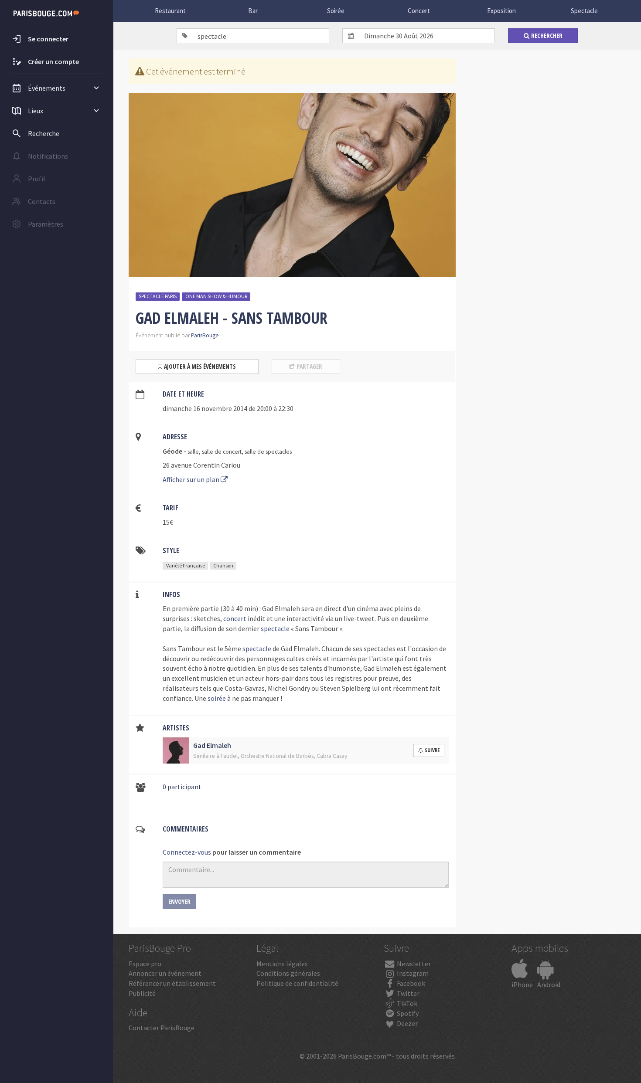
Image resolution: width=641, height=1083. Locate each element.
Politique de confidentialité (297, 983)
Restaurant (170, 11)
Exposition (501, 11)
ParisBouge (205, 335)
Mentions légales (282, 963)
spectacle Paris (158, 296)
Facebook (410, 983)
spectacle (275, 628)
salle (193, 451)
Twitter (407, 993)
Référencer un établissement (172, 983)
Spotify (407, 1013)
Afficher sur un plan (192, 479)
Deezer (407, 1023)
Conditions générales (288, 973)
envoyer (179, 901)
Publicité (142, 993)
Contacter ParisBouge (161, 1027)
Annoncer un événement (165, 973)
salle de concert (222, 451)
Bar (253, 11)
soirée (217, 698)
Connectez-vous (187, 852)
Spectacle (584, 11)
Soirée (335, 11)
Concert (419, 11)
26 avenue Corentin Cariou (201, 465)
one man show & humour (216, 296)
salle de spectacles (268, 451)
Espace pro (145, 963)
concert (234, 618)
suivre (432, 750)
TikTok (406, 1003)
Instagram (412, 973)
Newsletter (413, 963)
